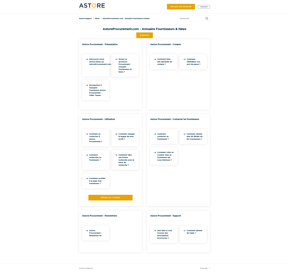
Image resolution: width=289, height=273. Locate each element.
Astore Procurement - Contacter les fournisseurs (174, 119)
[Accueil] (92, 9)
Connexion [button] (204, 7)
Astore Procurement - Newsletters (99, 216)
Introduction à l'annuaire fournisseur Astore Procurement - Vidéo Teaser (97, 90)
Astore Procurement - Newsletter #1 (95, 233)
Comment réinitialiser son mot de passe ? (193, 61)
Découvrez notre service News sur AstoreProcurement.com (100, 61)
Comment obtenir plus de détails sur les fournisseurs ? (195, 136)
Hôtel (97, 18)
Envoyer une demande (181, 7)
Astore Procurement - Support (165, 216)
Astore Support (85, 18)
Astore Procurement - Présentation (100, 44)
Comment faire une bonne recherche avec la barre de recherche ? (126, 160)
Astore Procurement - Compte (165, 44)
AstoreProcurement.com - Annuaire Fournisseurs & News (126, 18)
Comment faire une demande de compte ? (164, 61)
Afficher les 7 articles (110, 197)
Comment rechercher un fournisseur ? (95, 157)
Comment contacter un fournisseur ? (163, 136)
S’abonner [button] (144, 35)
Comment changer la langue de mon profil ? (127, 136)
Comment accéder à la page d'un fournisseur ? (97, 180)
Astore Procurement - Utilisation (98, 119)
